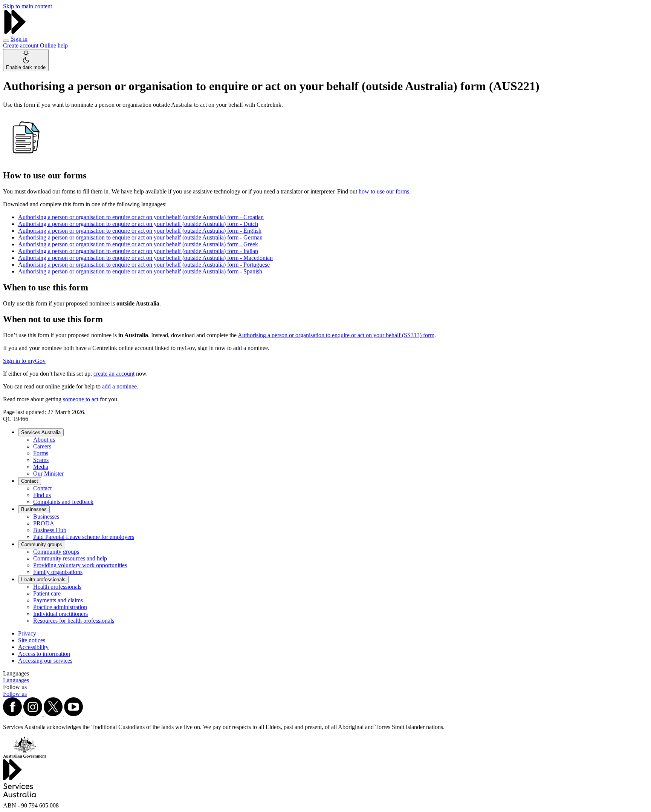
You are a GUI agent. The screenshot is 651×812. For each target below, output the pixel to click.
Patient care (47, 593)
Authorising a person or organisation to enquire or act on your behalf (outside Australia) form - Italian (138, 251)
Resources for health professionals (73, 620)
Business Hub (49, 530)
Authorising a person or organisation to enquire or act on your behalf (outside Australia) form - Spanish (140, 271)
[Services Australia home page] (15, 32)
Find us (42, 495)
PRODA (43, 523)
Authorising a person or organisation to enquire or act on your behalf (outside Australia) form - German (140, 237)
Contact (29, 481)
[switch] (26, 60)
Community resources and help (70, 558)
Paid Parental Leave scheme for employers (83, 537)
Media (40, 467)
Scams (41, 460)
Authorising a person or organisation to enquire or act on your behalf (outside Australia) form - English (139, 230)
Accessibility (33, 647)
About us (44, 439)
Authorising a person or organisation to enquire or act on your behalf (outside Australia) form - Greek (138, 244)
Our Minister (48, 473)
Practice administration (60, 607)
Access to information (44, 654)
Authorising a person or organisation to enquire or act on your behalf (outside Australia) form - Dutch (138, 224)
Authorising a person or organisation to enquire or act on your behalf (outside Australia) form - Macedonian (145, 258)
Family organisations (58, 572)
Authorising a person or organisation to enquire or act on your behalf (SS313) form (336, 335)
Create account (21, 45)
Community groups (41, 544)
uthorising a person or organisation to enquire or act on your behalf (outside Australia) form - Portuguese (146, 264)
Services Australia (41, 432)
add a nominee (119, 386)
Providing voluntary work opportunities (80, 565)
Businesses (34, 509)
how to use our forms (384, 191)
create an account (113, 373)
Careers (42, 446)
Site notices (31, 640)
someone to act (80, 399)
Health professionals (43, 579)
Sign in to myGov (24, 361)
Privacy (27, 633)
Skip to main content (27, 6)
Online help (54, 45)
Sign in (19, 38)
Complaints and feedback (63, 502)
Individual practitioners (60, 614)
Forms (40, 453)
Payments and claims (58, 600)
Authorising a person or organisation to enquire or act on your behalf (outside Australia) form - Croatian (141, 217)
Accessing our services (45, 660)
